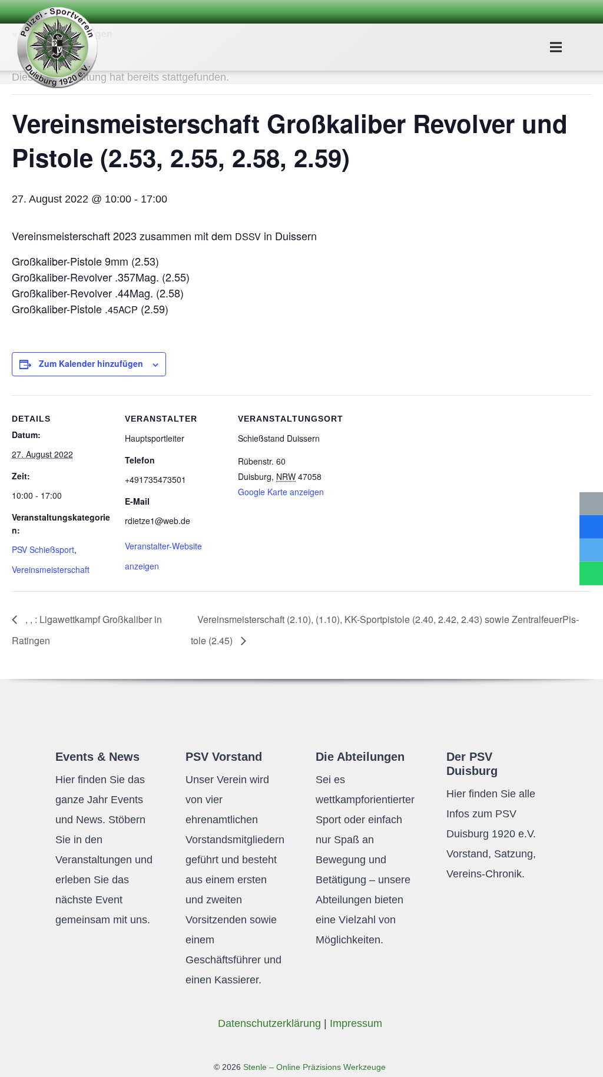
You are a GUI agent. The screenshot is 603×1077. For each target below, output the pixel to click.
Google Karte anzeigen (281, 492)
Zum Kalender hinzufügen (91, 363)
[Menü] (555, 47)
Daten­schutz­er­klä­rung (269, 1023)
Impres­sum (356, 1023)
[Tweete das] (591, 550)
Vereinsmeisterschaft (51, 569)
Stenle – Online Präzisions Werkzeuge (313, 1067)
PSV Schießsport (43, 549)
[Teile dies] (591, 527)
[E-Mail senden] (591, 503)
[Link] (57, 47)
